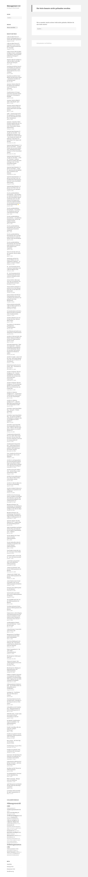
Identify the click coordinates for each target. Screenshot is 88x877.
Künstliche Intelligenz (14, 832)
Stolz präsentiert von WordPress (44, 43)
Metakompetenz (11, 837)
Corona (18, 823)
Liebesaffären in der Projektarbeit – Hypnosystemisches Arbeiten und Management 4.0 (14, 708)
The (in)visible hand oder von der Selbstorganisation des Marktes (13, 601)
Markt (19, 835)
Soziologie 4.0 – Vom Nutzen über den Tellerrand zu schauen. (13, 694)
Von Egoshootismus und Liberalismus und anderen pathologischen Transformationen (14, 312)
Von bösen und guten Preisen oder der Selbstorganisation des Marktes (14, 608)
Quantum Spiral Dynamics (12, 842)
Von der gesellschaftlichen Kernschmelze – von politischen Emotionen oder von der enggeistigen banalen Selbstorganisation (14, 219)
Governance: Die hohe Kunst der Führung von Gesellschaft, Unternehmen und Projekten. (14, 756)
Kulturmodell (16, 830)
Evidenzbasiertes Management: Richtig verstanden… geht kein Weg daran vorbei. (14, 763)
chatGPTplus (15, 818)
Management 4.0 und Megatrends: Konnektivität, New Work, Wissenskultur (13, 636)
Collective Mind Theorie (12, 823)
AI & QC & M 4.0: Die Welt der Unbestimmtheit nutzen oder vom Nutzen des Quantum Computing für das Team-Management (14, 297)
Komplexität (10, 830)
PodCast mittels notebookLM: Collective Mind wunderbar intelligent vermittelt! (14, 306)
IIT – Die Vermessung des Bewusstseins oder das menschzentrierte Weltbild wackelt (13, 275)
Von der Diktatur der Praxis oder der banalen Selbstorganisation (13, 537)
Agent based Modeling (13, 812)
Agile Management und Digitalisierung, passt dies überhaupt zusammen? (14, 785)
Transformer (16, 853)
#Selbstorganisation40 (14, 809)
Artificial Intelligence (14, 815)
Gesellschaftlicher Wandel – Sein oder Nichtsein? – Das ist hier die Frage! (13, 624)
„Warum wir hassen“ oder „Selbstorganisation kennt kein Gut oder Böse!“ (14, 663)
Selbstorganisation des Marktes (12, 850)
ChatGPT (9, 818)
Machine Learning (11, 833)
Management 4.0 (13, 6)
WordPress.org (10, 871)
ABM (8, 811)
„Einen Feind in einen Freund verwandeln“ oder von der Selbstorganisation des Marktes (14, 582)
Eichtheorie (9, 829)
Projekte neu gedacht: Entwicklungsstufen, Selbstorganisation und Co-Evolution (14, 735)
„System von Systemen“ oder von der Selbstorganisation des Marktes (14, 569)
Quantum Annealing (13, 841)
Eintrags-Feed (10, 866)
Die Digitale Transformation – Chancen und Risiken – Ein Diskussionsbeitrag (13, 722)
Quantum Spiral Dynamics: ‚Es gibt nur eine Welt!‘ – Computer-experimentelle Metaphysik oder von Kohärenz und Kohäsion (14, 170)
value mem (9, 855)
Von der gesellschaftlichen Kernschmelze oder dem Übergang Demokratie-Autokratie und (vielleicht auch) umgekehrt (14, 245)
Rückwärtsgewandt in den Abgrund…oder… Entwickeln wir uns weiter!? (14, 366)
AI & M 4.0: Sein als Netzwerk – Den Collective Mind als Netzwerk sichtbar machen (14, 478)
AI (14, 814)
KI (16, 829)
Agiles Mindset (9, 814)
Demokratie (10, 825)
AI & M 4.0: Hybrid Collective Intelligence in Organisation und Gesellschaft (14, 490)
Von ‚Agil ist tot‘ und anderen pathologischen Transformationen (13, 326)
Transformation (10, 853)
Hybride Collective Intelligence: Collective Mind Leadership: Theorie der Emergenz (14, 61)
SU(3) (20, 852)
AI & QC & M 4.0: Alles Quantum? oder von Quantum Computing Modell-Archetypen (14, 281)
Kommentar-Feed (11, 869)
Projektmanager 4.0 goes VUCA (14, 745)
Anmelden (9, 864)
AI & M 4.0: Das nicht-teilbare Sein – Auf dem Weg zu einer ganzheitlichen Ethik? (13, 471)
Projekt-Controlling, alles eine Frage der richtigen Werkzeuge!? (14, 729)
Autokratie (14, 817)
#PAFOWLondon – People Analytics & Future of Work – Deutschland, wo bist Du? (14, 715)
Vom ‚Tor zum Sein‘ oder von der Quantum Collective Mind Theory (13, 253)
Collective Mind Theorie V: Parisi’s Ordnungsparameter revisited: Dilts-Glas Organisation (14, 38)
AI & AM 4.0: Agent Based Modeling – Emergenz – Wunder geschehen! (14, 410)
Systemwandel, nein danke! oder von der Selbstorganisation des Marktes (14, 594)
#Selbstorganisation (11, 808)
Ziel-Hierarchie (15, 855)
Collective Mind (13, 822)
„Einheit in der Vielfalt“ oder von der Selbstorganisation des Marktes (14, 576)
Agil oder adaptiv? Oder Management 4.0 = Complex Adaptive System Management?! (14, 522)
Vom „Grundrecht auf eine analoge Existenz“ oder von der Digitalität (14, 455)
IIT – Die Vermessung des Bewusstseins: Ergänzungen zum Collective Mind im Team (14, 268)
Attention (9, 817)
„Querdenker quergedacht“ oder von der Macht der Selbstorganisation (13, 562)
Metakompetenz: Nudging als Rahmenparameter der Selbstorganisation (13, 669)
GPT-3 (13, 829)
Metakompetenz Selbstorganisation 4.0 (13, 838)
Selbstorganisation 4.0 (12, 849)
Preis (8, 841)
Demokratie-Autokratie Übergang (13, 826)
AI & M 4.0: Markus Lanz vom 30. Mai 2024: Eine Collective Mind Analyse (13, 319)
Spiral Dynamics (12, 852)
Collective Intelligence (13, 820)
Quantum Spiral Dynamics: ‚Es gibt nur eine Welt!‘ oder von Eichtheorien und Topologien (14, 188)
